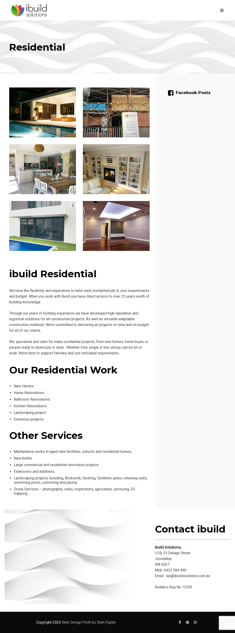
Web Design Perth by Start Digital (89, 622)
